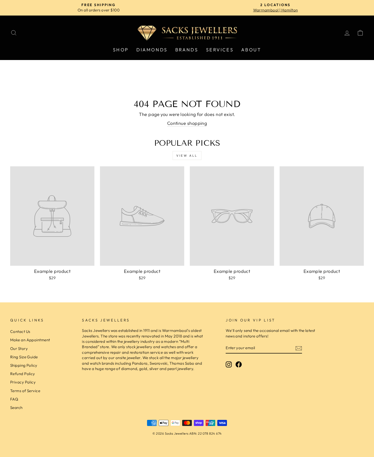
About (251, 50)
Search (16, 407)
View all (187, 155)
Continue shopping (187, 123)
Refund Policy (22, 373)
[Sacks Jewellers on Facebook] (239, 364)
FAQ (14, 399)
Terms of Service (25, 390)
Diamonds (152, 50)
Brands (186, 50)
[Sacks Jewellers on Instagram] (229, 364)
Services (220, 50)
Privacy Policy (23, 382)
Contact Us (20, 331)
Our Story (19, 348)
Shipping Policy (23, 365)
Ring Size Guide (24, 357)
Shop (121, 50)
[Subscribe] (298, 348)
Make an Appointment (30, 339)
